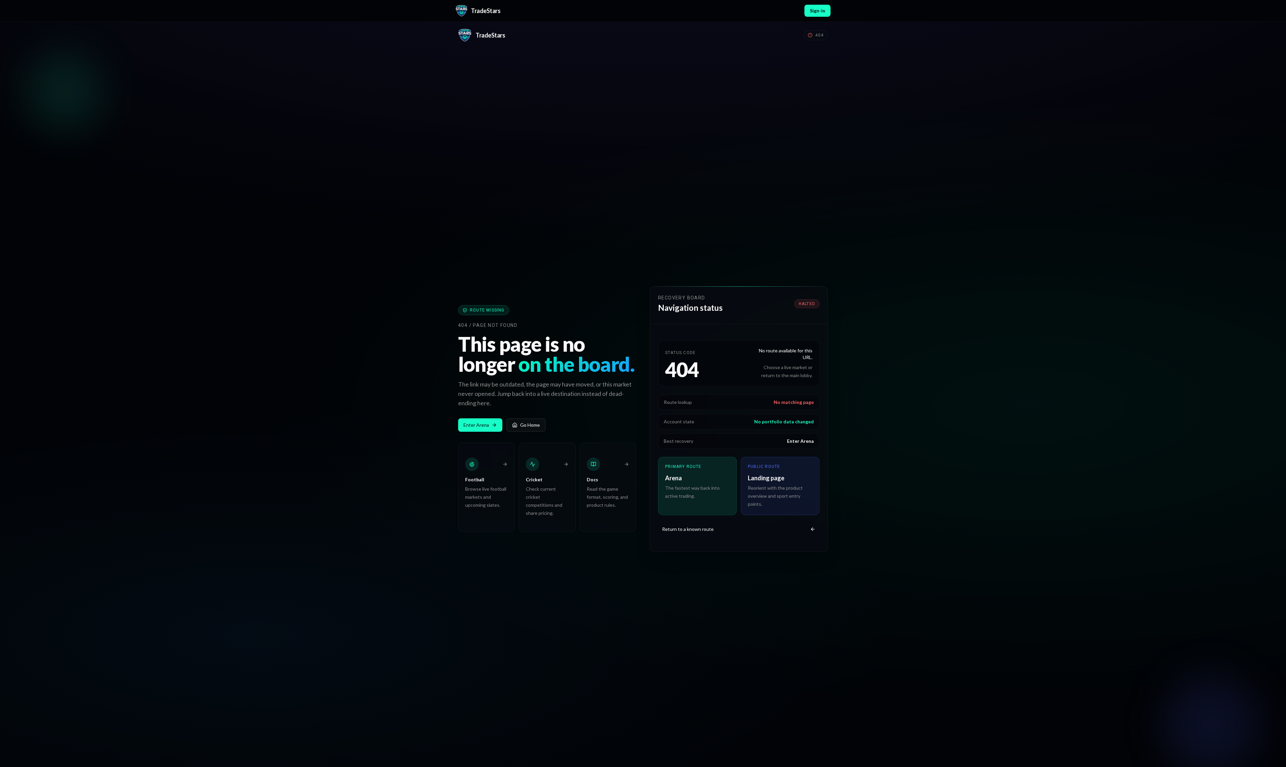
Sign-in (817, 10)
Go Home (530, 425)
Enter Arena (476, 425)
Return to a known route (688, 529)
